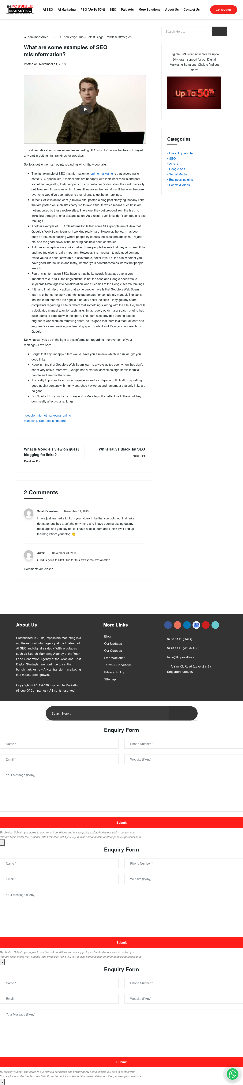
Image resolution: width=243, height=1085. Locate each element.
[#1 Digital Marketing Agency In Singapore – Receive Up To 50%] (232, 1074)
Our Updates (113, 643)
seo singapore (56, 420)
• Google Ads (176, 169)
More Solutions (149, 9)
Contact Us (192, 9)
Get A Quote (223, 9)
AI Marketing (67, 9)
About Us (172, 9)
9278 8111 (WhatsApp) (183, 648)
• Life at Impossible (180, 153)
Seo (42, 420)
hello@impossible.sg (181, 657)
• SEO (171, 158)
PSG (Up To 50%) (92, 9)
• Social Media (177, 174)
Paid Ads (127, 9)
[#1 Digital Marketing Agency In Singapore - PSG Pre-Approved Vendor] (168, 625)
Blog (107, 636)
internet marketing (49, 415)
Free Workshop (114, 658)
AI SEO (48, 9)
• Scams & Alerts (178, 185)
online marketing (102, 173)
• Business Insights (180, 179)
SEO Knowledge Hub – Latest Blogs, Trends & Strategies (93, 37)
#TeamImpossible (36, 37)
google (30, 415)
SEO (113, 9)
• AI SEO (173, 164)
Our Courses (113, 650)
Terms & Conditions (118, 665)
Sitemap (110, 679)
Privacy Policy (114, 672)
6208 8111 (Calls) (179, 639)
